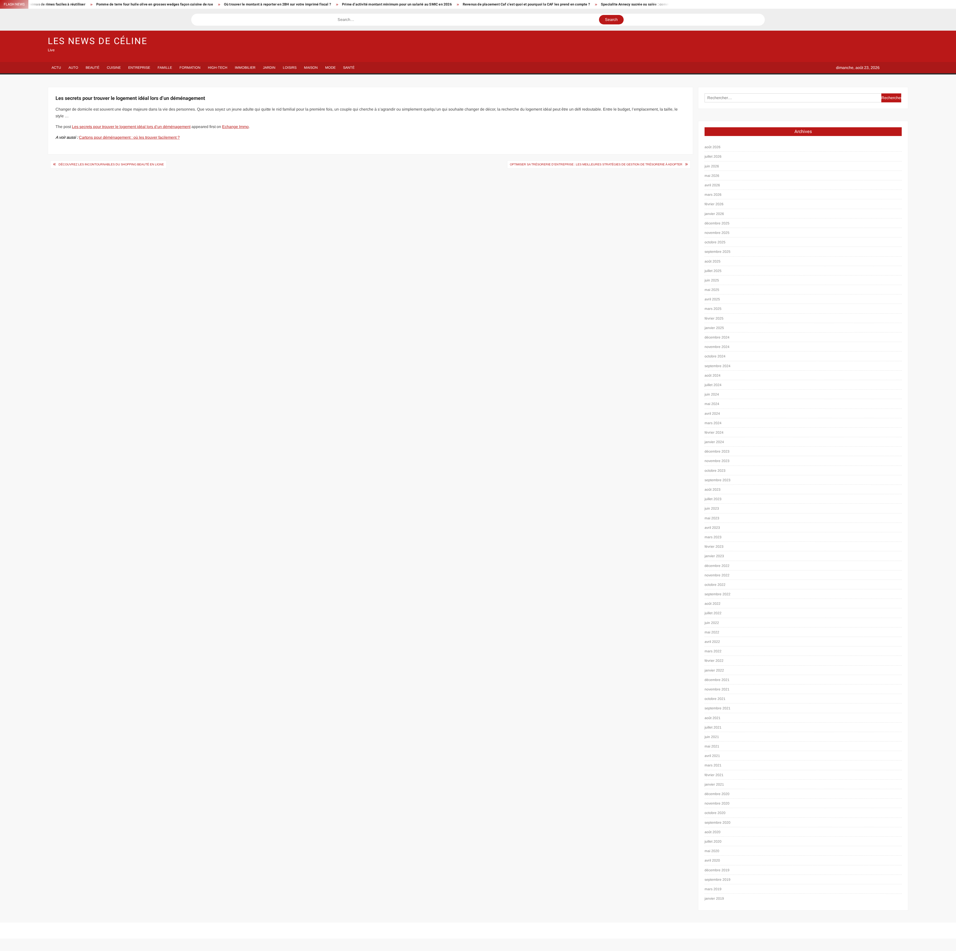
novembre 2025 (717, 233)
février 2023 (714, 546)
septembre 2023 (717, 480)
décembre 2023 (717, 451)
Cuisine (114, 67)
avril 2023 (712, 528)
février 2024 (714, 432)
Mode (330, 67)
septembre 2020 (717, 822)
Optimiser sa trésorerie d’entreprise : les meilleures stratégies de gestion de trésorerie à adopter (596, 164)
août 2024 (712, 375)
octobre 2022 (715, 585)
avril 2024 (712, 413)
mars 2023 (713, 537)
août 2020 (712, 832)
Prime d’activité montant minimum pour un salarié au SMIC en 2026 (311, 4)
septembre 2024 (717, 366)
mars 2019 (713, 889)
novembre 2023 (717, 461)
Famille (165, 67)
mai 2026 (712, 176)
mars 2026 (713, 195)
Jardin (269, 67)
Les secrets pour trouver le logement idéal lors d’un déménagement (131, 127)
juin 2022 (712, 623)
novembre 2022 (717, 575)
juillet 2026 (713, 156)
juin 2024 (712, 394)
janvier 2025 (714, 328)
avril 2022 (712, 642)
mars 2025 (713, 309)
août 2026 (712, 147)
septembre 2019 (717, 880)
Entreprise (139, 67)
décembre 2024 (717, 337)
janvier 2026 (714, 214)
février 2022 (714, 661)
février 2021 (714, 775)
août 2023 (712, 489)
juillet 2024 (713, 385)
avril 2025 (712, 299)
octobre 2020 (715, 813)
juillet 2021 (713, 727)
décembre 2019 (717, 870)
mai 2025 (712, 290)
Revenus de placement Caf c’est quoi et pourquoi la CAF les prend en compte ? (441, 4)
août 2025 (712, 261)
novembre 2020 (717, 803)
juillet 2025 (713, 271)
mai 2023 (712, 518)
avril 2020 (712, 860)
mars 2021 (713, 765)
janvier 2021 (714, 784)
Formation (189, 67)
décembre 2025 (717, 223)
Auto (73, 67)
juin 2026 (712, 166)
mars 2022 (713, 651)
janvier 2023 (714, 556)
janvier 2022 (714, 670)
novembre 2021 (717, 689)
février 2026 (714, 204)
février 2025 (714, 318)
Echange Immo (235, 127)
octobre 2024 (715, 356)
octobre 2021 (715, 699)
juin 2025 (712, 280)
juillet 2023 (713, 499)
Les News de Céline (97, 41)
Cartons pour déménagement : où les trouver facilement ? (129, 137)
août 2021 (712, 718)
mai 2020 (712, 851)
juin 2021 (712, 737)
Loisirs (290, 67)
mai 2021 (712, 746)
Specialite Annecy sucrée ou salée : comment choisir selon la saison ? (572, 4)
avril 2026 (712, 185)
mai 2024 (712, 404)
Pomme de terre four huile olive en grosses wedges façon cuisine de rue (69, 4)
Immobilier (245, 67)
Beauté (92, 67)
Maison (311, 67)
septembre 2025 (717, 252)
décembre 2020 (717, 794)
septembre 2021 (717, 708)
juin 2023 (712, 508)
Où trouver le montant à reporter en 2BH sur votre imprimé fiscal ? (192, 4)
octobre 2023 (715, 471)
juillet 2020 (713, 841)
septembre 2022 (717, 594)
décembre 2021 (717, 680)
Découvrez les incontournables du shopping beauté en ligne (111, 164)
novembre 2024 (717, 347)
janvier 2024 (714, 442)
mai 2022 (712, 632)
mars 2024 (713, 423)
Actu (56, 67)
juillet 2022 (713, 613)
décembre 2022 (717, 566)
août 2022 (712, 604)
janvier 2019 (714, 898)
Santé (349, 67)
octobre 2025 (715, 242)
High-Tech (217, 67)
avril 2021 (712, 756)
